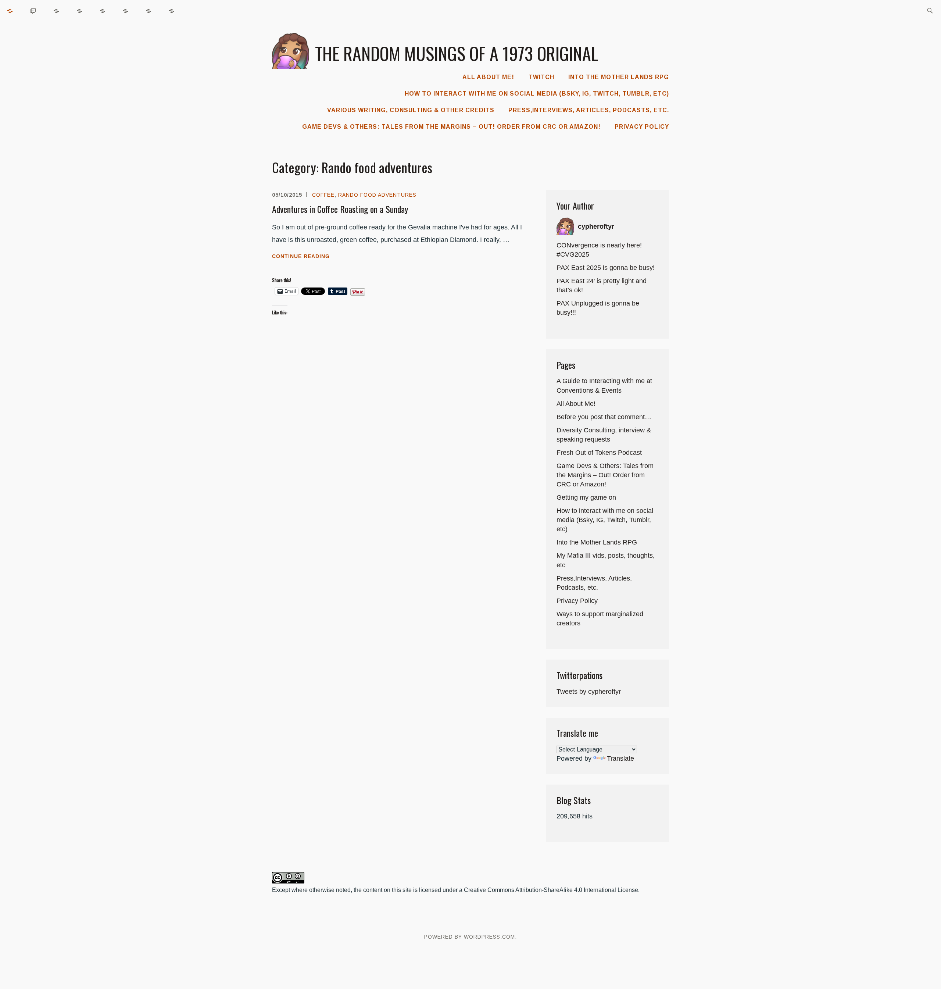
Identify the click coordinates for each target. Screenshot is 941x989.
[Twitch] (33, 11)
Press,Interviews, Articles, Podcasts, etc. (588, 110)
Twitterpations (579, 675)
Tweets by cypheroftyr (589, 691)
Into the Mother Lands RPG (618, 77)
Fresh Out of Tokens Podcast (599, 452)
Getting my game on (586, 497)
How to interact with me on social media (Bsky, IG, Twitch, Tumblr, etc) (537, 93)
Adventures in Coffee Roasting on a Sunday (340, 208)
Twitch (541, 77)
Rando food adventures (377, 195)
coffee (323, 195)
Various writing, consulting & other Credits (410, 110)
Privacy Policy (642, 127)
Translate (620, 758)
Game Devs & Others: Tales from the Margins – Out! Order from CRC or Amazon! (451, 127)
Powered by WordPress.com (469, 937)
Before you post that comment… (604, 417)
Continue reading (320, 257)
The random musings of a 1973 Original (456, 53)
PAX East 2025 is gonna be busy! (606, 267)
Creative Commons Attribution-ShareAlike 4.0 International (540, 890)
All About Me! (488, 77)
